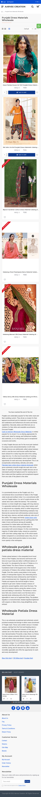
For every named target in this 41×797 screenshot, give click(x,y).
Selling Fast (7, 672)
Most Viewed (19, 672)
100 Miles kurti (18, 658)
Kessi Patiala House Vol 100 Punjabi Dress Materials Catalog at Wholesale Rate (21, 85)
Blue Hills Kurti (7, 658)
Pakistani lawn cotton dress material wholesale (17, 465)
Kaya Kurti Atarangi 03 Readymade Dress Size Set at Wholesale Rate (30, 694)
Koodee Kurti (28, 658)
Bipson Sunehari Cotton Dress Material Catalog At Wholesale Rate (21, 210)
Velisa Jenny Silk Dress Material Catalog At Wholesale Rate (21, 397)
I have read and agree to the (15, 785)
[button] (13, 702)
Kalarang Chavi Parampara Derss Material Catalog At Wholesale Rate (21, 272)
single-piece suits (31, 518)
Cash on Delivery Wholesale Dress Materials (17, 432)
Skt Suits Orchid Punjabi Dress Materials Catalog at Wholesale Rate (21, 147)
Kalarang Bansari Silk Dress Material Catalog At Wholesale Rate (21, 334)
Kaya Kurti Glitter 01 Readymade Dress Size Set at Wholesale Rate (11, 694)
